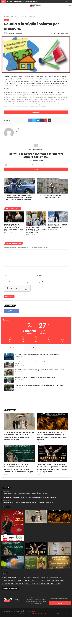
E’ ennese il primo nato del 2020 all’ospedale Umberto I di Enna (35, 377)
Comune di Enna (44, 577)
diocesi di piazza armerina (8, 580)
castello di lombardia (32, 577)
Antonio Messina (12, 577)
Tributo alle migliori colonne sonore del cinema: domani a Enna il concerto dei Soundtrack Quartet (33, 1)
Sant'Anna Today (30, 611)
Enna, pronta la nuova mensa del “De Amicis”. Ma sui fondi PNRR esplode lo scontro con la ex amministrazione (19, 436)
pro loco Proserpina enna (47, 583)
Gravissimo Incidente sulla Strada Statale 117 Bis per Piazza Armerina (37, 354)
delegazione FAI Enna (55, 577)
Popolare (13, 348)
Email (6, 275)
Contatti (68, 614)
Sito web (39, 275)
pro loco (27, 583)
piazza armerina (19, 583)
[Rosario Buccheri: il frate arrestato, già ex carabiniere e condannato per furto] (9, 372)
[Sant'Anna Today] (36, 5)
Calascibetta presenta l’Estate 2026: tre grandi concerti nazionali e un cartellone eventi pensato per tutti (13, 227)
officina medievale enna (58, 580)
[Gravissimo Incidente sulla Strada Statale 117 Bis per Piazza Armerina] (9, 356)
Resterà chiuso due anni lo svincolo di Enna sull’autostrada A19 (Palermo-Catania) (38, 363)
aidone (4, 577)
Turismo (58, 583)
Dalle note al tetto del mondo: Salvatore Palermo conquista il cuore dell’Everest (58, 225)
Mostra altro (35, 112)
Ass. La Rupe (22, 577)
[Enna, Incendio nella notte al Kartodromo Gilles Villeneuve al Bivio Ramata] (12, 562)
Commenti (59, 348)
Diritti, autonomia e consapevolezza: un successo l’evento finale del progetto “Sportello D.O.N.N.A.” (36, 230)
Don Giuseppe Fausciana (24, 580)
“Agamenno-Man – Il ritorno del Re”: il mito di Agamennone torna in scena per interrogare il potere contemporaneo (52, 468)
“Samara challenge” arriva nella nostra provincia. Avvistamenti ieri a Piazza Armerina (39, 386)
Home (7, 16)
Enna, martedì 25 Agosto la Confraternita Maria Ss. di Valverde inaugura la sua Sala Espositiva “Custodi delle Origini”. (19, 468)
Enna (33, 580)
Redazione (10, 33)
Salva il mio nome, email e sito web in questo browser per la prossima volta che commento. (31, 282)
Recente (35, 348)
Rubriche (34, 614)
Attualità (12, 16)
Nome (6, 268)
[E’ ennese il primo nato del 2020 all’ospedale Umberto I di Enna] (9, 380)
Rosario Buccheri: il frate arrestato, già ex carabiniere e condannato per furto (40, 370)
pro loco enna (35, 583)
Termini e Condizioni (50, 614)
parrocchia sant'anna (7, 583)
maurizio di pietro (45, 580)
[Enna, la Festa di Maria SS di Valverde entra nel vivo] (36, 562)
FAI (38, 580)
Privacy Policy (61, 614)
